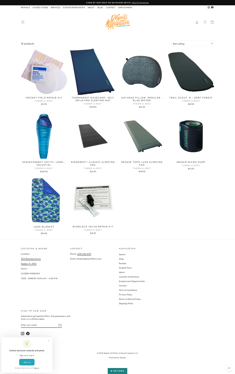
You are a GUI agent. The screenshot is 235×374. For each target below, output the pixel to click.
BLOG (100, 7)
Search (122, 254)
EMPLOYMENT (125, 7)
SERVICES (55, 7)
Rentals (122, 263)
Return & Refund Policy (130, 299)
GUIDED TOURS (40, 7)
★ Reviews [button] (117, 371)
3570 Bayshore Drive (31, 258)
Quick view (44, 92)
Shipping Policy (126, 303)
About (122, 272)
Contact (123, 285)
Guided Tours (125, 267)
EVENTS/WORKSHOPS (74, 7)
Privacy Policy (125, 294)
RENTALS (25, 7)
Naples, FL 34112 (28, 263)
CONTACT (110, 7)
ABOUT (91, 7)
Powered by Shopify (117, 357)
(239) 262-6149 (84, 254)
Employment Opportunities (132, 281)
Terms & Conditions (128, 290)
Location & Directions (129, 276)
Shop (121, 259)
